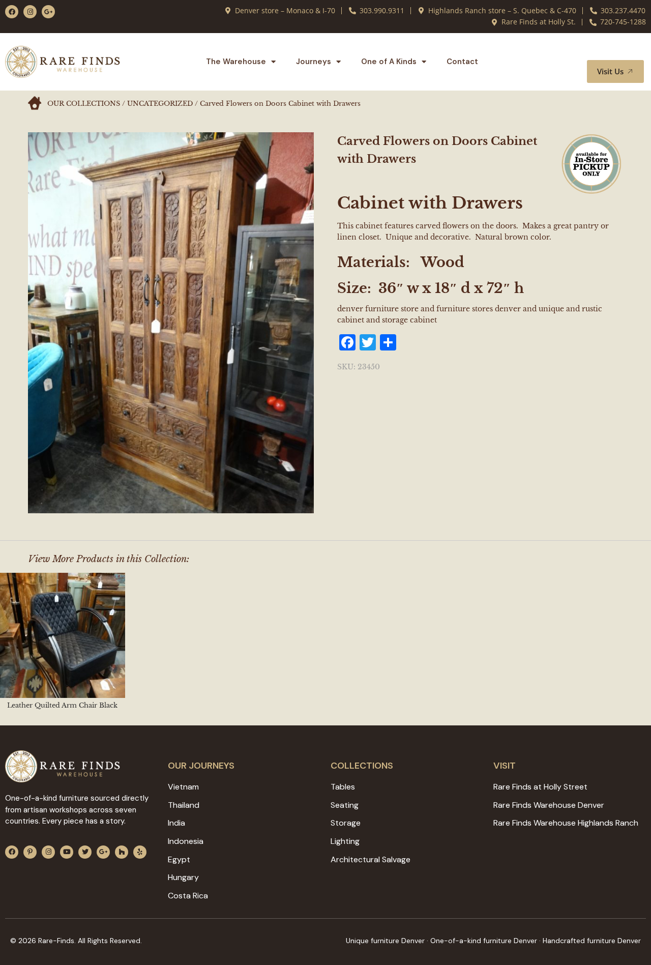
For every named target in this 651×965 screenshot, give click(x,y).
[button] (624, 50)
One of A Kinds (389, 61)
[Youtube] (66, 852)
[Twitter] (85, 852)
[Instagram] (30, 11)
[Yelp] (139, 852)
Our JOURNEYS (201, 765)
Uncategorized (160, 103)
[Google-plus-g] (48, 11)
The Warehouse (236, 61)
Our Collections (83, 103)
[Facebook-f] (11, 11)
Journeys (313, 61)
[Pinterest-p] (30, 852)
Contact (462, 61)
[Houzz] (121, 852)
